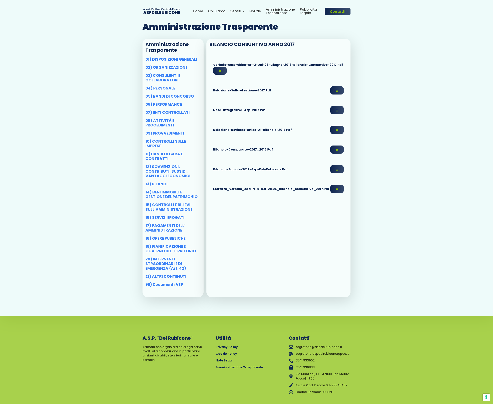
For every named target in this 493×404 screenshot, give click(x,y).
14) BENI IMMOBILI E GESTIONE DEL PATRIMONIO (171, 194)
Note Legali (224, 360)
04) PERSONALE (160, 88)
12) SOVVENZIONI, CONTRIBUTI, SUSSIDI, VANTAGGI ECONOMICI (167, 171)
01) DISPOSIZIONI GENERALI (171, 59)
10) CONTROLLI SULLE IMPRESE (165, 144)
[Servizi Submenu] (243, 11)
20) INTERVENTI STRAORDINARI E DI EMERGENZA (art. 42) (165, 263)
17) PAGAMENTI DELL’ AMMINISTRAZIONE (165, 228)
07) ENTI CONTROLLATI (167, 112)
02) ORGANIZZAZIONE (166, 67)
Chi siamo (217, 11)
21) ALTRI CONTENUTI (165, 276)
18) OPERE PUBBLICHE (165, 238)
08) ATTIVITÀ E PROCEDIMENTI (159, 123)
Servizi (235, 11)
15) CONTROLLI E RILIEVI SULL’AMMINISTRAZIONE (168, 207)
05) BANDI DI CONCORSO (169, 96)
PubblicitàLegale (308, 11)
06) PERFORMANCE (163, 104)
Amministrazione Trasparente (280, 11)
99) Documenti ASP (164, 284)
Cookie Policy (226, 353)
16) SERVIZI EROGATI (164, 217)
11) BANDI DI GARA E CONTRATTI (164, 156)
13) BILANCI (156, 184)
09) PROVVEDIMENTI (164, 133)
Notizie (255, 11)
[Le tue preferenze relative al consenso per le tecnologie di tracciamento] (486, 397)
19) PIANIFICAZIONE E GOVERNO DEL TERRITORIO (170, 249)
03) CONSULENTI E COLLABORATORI (162, 78)
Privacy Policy (227, 347)
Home (198, 11)
